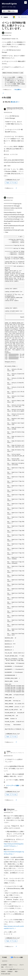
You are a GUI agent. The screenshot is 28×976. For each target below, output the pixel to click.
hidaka (8, 751)
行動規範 (9, 971)
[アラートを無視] (25, 2)
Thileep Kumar (10, 809)
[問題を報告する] (3, 93)
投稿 (2, 967)
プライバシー (8, 967)
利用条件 (3, 971)
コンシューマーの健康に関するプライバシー (12, 969)
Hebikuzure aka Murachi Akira (15, 108)
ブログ (21, 965)
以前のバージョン (13, 965)
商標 (16, 971)
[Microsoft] (14, 17)
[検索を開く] (19, 17)
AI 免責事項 (4, 965)
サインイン (24, 17)
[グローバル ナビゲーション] (1, 17)
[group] (14, 484)
